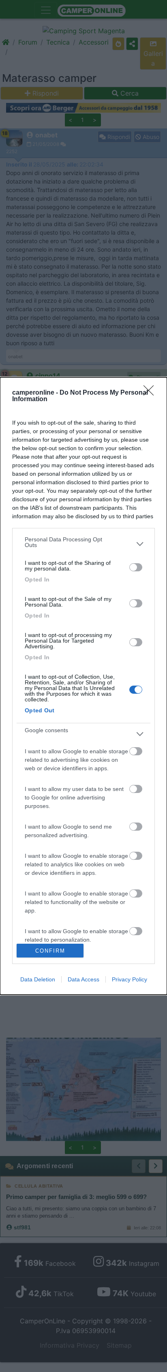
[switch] (135, 567)
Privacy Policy (129, 979)
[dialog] (83, 686)
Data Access (83, 979)
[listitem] (83, 544)
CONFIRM (50, 951)
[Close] (151, 393)
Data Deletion (37, 979)
